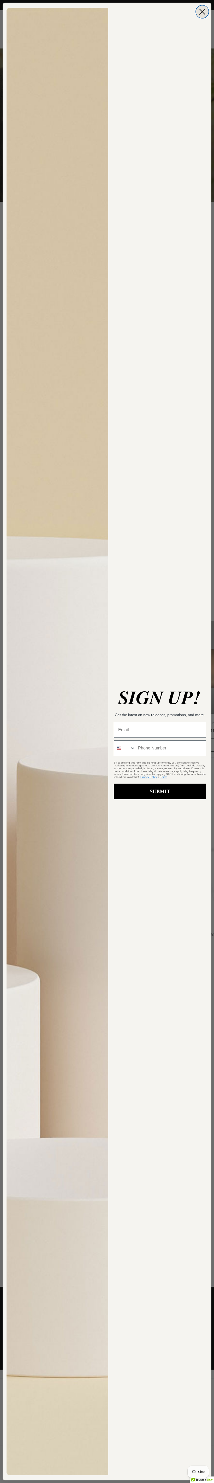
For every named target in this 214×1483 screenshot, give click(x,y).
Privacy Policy (148, 777)
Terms (163, 777)
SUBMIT (160, 791)
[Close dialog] (202, 11)
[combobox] (124, 748)
